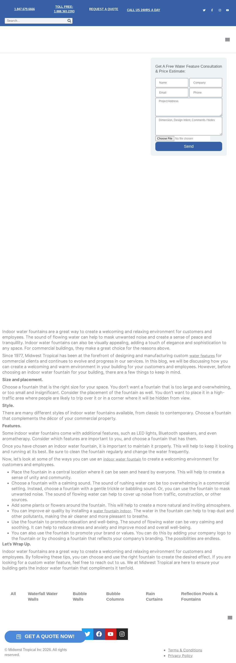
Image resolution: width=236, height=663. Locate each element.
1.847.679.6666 (24, 9)
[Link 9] (22, 39)
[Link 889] (99, 634)
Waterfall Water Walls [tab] (43, 596)
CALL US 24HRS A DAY (143, 10)
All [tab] (13, 593)
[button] (227, 39)
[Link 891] (122, 634)
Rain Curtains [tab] (154, 596)
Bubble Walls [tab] (80, 596)
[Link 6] (212, 10)
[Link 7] (220, 10)
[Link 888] (87, 634)
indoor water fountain (122, 459)
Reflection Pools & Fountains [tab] (199, 596)
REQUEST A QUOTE (103, 9)
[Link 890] (110, 634)
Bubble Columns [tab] (115, 596)
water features (202, 355)
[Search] (69, 21)
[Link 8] (227, 10)
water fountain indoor (112, 511)
